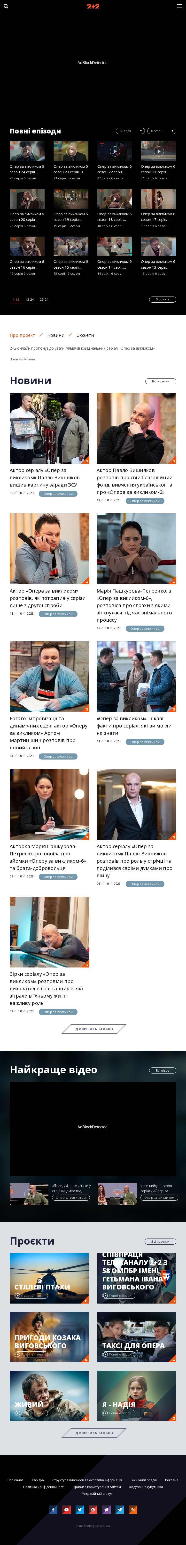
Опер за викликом (58, 493)
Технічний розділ (143, 1480)
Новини (55, 335)
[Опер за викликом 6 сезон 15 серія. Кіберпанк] (71, 246)
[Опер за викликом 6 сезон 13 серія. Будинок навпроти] (158, 246)
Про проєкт (22, 335)
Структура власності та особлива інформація (87, 1480)
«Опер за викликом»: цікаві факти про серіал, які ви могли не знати (134, 725)
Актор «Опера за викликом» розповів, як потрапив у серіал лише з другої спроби (47, 598)
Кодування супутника (146, 1487)
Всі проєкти (160, 1241)
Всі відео (163, 1070)
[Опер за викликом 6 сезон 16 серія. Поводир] (27, 246)
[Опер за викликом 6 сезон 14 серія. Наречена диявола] (115, 246)
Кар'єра (38, 1480)
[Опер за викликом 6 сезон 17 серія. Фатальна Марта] (158, 199)
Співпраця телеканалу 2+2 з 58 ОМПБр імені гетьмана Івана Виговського (135, 1270)
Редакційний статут (97, 1493)
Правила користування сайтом (97, 1487)
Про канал (15, 1480)
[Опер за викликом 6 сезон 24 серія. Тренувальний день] (27, 151)
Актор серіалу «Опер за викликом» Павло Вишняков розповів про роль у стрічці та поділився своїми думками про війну (134, 861)
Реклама (171, 1480)
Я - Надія (118, 1405)
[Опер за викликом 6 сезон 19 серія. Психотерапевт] (71, 199)
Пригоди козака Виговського (48, 1342)
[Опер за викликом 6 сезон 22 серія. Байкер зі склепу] (115, 151)
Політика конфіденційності (43, 1487)
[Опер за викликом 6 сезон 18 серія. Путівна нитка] (115, 199)
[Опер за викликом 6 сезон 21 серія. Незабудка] (158, 151)
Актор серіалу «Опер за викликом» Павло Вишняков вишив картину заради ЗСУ (45, 477)
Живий (29, 1405)
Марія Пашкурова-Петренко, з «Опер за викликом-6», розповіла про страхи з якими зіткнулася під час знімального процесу (134, 605)
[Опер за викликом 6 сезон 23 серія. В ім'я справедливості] (71, 151)
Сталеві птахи (42, 1287)
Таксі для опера (133, 1346)
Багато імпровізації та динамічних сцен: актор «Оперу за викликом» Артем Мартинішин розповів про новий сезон (49, 733)
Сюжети (85, 335)
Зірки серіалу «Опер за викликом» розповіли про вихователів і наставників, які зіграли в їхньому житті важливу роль (46, 988)
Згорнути (163, 299)
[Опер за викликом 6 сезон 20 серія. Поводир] (27, 199)
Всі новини (161, 381)
